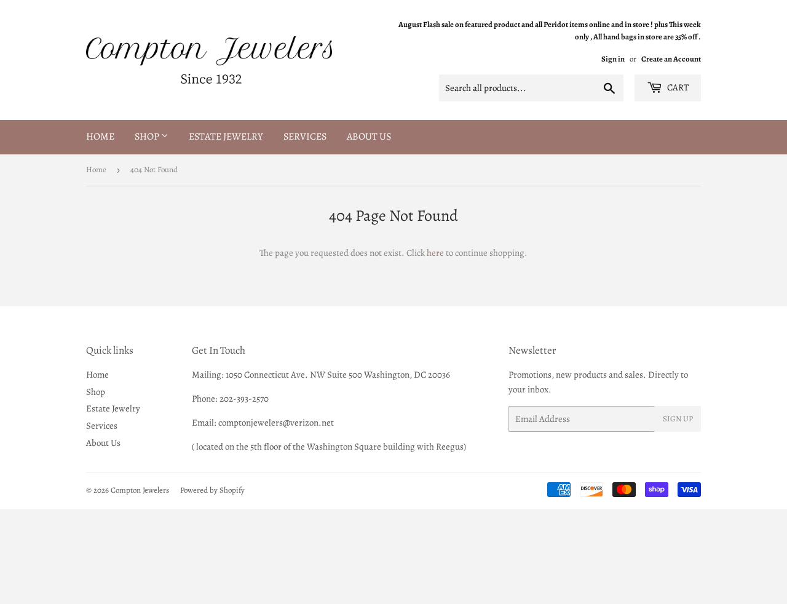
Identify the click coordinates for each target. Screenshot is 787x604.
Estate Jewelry (226, 136)
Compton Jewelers (140, 490)
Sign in (613, 59)
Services (304, 136)
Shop (148, 136)
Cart (677, 87)
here (435, 253)
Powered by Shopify (212, 490)
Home (100, 136)
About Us (369, 136)
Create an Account (671, 59)
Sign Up (678, 418)
